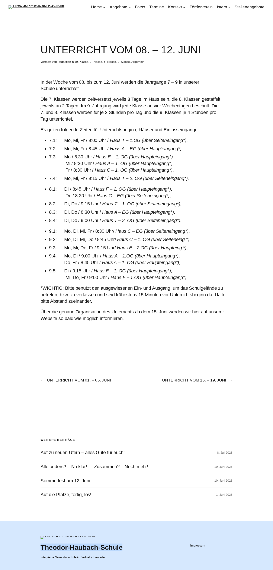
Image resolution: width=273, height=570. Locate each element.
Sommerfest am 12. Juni (65, 480)
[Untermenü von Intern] (229, 7)
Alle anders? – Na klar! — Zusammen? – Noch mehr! (94, 466)
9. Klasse (124, 61)
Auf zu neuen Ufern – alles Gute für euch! (83, 452)
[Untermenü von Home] (104, 7)
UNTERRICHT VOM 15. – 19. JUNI (194, 380)
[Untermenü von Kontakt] (184, 7)
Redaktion (64, 61)
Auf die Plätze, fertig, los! (66, 494)
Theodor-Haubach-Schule (81, 547)
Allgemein (137, 61)
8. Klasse (110, 61)
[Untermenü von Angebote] (129, 7)
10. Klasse (81, 61)
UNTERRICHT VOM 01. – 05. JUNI (79, 380)
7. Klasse (96, 61)
